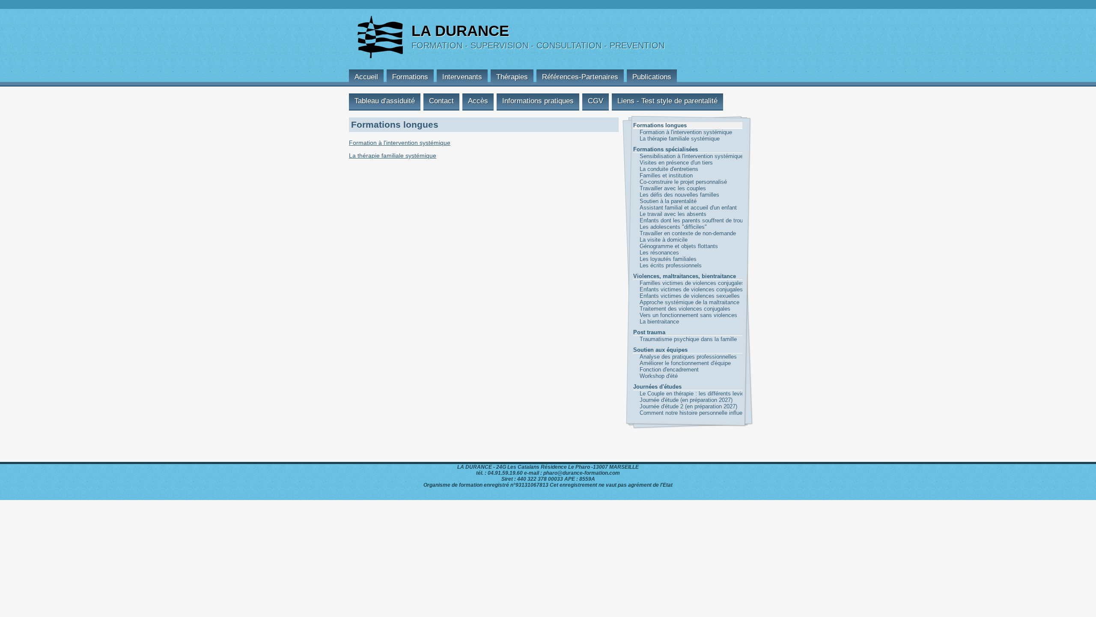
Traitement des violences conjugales (665, 309)
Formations (410, 77)
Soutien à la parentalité (665, 201)
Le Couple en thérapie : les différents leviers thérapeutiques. (665, 393)
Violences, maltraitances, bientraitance (684, 276)
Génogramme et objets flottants (665, 246)
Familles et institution (665, 175)
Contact (441, 101)
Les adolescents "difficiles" (665, 227)
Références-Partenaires (580, 77)
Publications (651, 77)
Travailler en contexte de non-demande (665, 233)
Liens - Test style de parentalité (667, 101)
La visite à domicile (664, 240)
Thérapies (512, 77)
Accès (478, 101)
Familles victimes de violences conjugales (665, 283)
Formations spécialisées (665, 149)
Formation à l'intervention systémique (665, 132)
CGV (595, 101)
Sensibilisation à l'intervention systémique (665, 156)
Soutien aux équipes (660, 350)
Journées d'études (657, 386)
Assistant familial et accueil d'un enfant (665, 207)
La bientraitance (659, 321)
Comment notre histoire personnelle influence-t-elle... (665, 413)
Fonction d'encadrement (665, 369)
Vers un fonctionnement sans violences (665, 315)
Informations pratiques (538, 101)
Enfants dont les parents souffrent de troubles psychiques (665, 220)
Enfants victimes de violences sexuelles (665, 296)
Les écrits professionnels (665, 265)
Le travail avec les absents (665, 214)
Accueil (366, 77)
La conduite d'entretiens (665, 169)
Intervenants (462, 77)
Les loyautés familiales (665, 259)
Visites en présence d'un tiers (665, 162)
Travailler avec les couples (665, 188)
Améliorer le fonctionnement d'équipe (665, 363)
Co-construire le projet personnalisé (665, 182)
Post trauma (649, 332)
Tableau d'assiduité (384, 101)
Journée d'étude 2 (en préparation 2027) (665, 406)
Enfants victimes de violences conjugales (665, 289)
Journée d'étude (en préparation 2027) (665, 400)
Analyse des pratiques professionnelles (665, 356)
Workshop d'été (659, 376)
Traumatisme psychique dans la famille (665, 339)
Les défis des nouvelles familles (665, 195)
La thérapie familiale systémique (665, 138)
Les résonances (659, 252)
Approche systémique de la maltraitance (665, 302)
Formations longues (660, 125)
